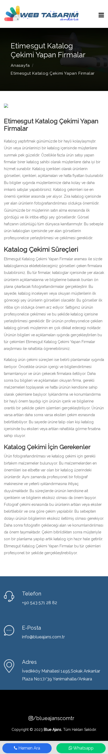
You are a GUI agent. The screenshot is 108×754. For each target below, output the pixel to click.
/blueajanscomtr (56, 718)
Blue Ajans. (53, 729)
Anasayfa (20, 65)
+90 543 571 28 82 (39, 602)
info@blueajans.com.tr (43, 636)
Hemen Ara (28, 748)
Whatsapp (83, 748)
